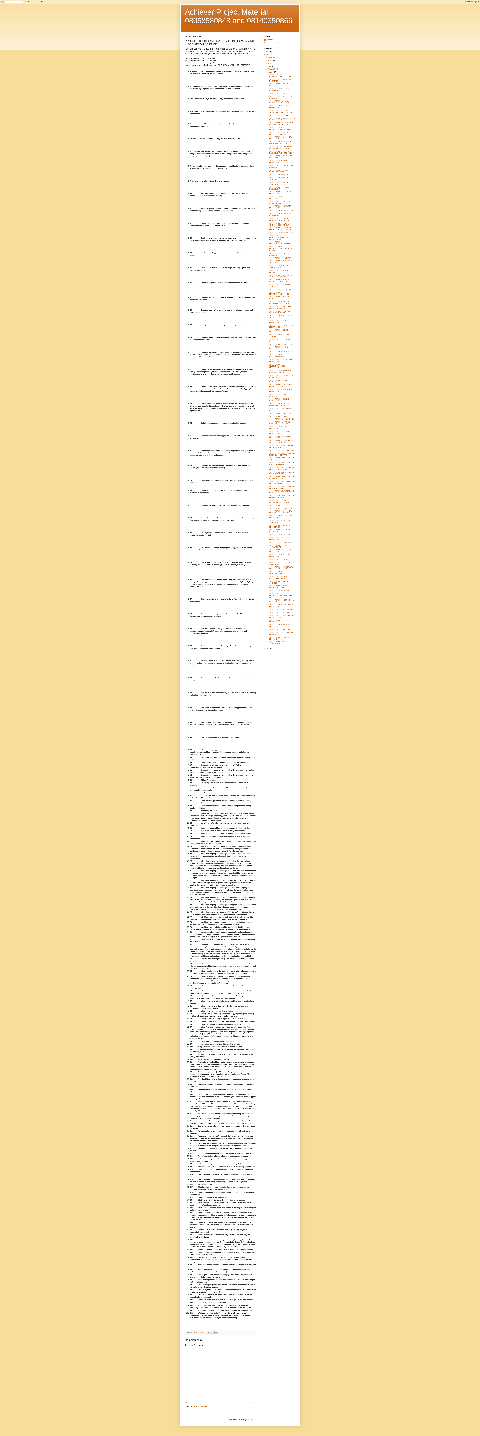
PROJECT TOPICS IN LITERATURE (280, 289)
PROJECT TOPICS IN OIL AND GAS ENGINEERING (280, 390)
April (269, 63)
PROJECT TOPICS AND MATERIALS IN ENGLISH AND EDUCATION (281, 468)
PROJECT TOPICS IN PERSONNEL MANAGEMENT (280, 188)
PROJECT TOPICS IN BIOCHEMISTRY (281, 450)
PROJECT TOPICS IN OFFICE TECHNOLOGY (278, 643)
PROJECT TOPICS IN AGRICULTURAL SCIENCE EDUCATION (281, 442)
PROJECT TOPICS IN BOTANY (278, 93)
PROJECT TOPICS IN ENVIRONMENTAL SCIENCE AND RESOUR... (280, 248)
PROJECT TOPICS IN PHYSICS (278, 559)
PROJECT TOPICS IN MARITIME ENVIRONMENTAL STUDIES (279, 293)
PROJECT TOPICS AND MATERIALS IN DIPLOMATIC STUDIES (281, 473)
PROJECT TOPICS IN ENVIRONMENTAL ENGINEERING (280, 128)
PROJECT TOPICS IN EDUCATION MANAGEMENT (279, 214)
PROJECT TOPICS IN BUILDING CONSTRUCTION (279, 202)
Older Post (252, 1403)
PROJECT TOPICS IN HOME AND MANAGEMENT (279, 400)
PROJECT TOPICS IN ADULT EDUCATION (277, 427)
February (271, 69)
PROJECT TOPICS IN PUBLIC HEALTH (281, 344)
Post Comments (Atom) (202, 1406)
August (270, 60)
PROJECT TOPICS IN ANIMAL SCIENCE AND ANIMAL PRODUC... (281, 111)
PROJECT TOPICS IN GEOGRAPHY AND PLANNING (280, 262)
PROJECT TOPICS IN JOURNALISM (280, 609)
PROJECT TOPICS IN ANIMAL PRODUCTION (278, 106)
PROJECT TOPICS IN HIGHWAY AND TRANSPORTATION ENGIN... (280, 276)
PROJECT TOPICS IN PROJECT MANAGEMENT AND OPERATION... (281, 75)
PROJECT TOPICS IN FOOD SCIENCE (281, 542)
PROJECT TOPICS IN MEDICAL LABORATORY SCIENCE (278, 171)
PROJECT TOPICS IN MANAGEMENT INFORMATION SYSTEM (280, 157)
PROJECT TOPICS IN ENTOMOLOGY (280, 233)
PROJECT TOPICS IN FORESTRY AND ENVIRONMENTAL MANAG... (281, 133)
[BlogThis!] (211, 1332)
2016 (268, 648)
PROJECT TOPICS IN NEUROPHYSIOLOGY (276, 356)
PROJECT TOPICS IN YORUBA (278, 416)
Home (221, 1403)
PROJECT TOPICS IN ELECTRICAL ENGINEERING (280, 138)
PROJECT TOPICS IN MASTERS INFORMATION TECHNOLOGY (279, 302)
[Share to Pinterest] (218, 1332)
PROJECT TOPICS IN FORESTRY (279, 258)
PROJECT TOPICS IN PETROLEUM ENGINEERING (280, 193)
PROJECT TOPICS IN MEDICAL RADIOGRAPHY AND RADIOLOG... (280, 577)
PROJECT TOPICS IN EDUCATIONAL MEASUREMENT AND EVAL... (280, 124)
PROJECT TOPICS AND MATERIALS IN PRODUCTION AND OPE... (281, 496)
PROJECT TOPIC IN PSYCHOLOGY (280, 508)
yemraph (269, 40)
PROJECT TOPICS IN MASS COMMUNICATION (277, 546)
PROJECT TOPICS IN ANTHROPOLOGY (275, 572)
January (271, 72)
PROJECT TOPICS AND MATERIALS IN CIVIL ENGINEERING (281, 463)
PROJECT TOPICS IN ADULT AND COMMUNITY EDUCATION (279, 423)
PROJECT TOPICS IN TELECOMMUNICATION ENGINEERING (277, 366)
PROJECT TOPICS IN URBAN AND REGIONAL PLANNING (280, 371)
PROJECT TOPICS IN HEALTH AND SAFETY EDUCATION (280, 266)
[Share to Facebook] (215, 1332)
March (270, 66)
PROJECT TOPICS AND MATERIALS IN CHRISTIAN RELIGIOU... (281, 478)
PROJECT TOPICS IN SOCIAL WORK (280, 352)
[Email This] (208, 1332)
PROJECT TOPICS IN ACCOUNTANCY (281, 419)
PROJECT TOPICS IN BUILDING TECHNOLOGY (279, 521)
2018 (268, 52)
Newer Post (190, 1403)
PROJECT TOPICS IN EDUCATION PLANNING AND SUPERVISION (279, 229)
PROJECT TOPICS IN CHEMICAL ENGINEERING (279, 526)
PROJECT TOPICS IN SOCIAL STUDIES (281, 413)
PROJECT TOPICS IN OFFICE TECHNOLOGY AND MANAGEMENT (281, 183)
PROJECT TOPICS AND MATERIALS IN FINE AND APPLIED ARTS (281, 454)
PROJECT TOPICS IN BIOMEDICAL (280, 115)
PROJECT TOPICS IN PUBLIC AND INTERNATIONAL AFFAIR (280, 312)
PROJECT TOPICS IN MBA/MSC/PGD (280, 505)
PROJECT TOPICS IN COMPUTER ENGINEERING (279, 207)
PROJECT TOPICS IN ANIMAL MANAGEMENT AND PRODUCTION (281, 102)
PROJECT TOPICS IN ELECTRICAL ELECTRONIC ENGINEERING (280, 512)
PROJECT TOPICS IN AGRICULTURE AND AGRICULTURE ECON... (280, 446)
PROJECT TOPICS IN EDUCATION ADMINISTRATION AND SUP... (279, 224)
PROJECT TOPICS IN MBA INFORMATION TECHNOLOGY (279, 501)
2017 (268, 55)
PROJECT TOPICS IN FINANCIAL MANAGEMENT (279, 89)
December (271, 57)
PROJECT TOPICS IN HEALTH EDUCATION (278, 271)
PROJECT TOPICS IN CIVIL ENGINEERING (277, 538)
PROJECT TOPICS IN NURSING (279, 175)
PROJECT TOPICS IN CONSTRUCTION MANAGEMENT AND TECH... (281, 119)
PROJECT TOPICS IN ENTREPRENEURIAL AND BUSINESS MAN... (278, 237)
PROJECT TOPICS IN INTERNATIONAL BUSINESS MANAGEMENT (281, 307)
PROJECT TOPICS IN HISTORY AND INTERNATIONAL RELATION (280, 281)
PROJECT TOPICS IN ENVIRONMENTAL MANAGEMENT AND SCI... (280, 595)
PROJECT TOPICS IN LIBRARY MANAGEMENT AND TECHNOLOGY (281, 152)
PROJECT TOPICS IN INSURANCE (280, 612)
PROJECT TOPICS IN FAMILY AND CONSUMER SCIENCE (279, 404)
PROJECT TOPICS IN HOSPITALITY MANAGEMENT (280, 97)
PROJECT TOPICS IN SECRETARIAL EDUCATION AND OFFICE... (280, 568)
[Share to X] (213, 1332)
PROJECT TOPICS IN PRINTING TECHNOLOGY (279, 563)
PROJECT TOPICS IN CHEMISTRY (280, 535)
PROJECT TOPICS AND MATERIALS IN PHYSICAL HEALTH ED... (281, 482)
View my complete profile (272, 43)
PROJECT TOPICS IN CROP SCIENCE (281, 591)
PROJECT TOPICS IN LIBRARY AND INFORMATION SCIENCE (280, 142)
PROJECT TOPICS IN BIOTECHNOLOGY (275, 197)
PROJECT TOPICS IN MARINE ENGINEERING (278, 161)
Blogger (249, 1420)
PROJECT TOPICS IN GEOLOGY (279, 629)
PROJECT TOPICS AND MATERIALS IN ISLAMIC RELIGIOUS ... (281, 487)
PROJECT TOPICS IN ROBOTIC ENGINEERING (278, 321)
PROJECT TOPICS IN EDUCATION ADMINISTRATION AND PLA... (279, 219)
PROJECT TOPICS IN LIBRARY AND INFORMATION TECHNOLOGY (280, 147)
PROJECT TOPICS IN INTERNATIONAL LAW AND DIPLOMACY (281, 386)
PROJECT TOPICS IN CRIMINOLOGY (280, 211)
